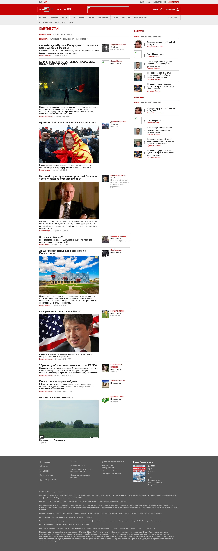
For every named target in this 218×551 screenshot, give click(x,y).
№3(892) (151, 466)
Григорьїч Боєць (117, 397)
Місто (64, 17)
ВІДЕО (142, 2)
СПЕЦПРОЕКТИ (173, 2)
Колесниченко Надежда (116, 366)
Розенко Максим (153, 68)
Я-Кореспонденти (45, 22)
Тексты (56, 34)
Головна (43, 17)
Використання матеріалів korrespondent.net (81, 470)
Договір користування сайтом (113, 462)
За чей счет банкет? (51, 237)
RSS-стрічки (48, 475)
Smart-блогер (55, 39)
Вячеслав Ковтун (153, 91)
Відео (71, 22)
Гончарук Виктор (117, 311)
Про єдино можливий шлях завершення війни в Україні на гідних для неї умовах (160, 75)
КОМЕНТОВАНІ (146, 36)
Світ (73, 17)
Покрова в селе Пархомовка (56, 397)
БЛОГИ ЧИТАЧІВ (140, 17)
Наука (91, 17)
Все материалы (45, 34)
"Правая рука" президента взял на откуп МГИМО (68, 365)
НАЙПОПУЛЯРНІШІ (159, 2)
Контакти (74, 462)
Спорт (115, 17)
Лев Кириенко (116, 250)
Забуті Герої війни (155, 54)
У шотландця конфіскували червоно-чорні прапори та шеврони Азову (159, 63)
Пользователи (68, 39)
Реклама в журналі (155, 482)
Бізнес (82, 17)
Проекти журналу (154, 480)
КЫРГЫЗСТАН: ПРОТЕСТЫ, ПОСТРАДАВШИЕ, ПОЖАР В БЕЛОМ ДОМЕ (67, 63)
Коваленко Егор (153, 56)
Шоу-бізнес (103, 17)
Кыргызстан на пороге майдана (58, 381)
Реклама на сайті (77, 465)
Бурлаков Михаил (153, 79)
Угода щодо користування (111, 473)
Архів (150, 478)
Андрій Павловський (154, 47)
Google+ (46, 471)
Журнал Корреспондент (143, 462)
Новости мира (44, 55)
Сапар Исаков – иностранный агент (60, 311)
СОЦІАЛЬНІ (157, 36)
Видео (69, 34)
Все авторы (43, 39)
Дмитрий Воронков (118, 122)
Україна (54, 17)
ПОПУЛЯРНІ (139, 31)
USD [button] (58, 9)
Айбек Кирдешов (117, 381)
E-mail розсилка (49, 480)
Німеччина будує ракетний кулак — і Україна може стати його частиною (160, 86)
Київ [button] (41, 9)
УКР (45, 2)
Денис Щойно (116, 61)
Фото (64, 22)
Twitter (45, 466)
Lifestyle (126, 17)
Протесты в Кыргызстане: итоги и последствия (67, 122)
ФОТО (148, 2)
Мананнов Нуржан (118, 236)
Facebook (47, 462)
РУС (40, 2)
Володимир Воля (117, 176)
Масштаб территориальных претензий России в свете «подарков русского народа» (68, 177)
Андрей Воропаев (118, 45)
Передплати (152, 485)
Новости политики (46, 116)
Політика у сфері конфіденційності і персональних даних (109, 468)
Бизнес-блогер (82, 39)
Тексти (57, 22)
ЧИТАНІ (136, 36)
